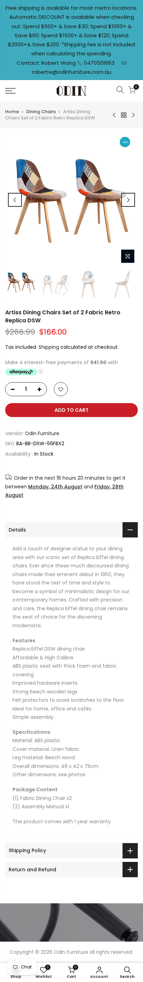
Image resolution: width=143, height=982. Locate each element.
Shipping (49, 347)
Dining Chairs (41, 112)
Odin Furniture (42, 433)
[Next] (128, 200)
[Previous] (15, 200)
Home (12, 112)
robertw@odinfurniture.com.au (71, 72)
